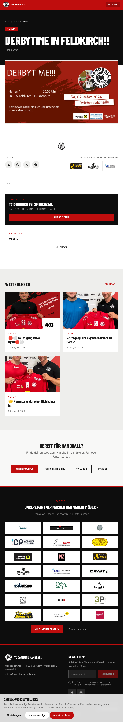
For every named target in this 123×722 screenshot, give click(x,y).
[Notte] (61, 542)
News (16, 21)
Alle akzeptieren (61, 715)
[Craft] (100, 571)
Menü (115, 4)
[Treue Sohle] (61, 586)
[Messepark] (100, 615)
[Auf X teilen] (26, 164)
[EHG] (61, 600)
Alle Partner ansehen (47, 629)
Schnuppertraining (55, 468)
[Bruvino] (23, 600)
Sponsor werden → (79, 629)
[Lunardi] (100, 586)
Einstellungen (14, 715)
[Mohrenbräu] (23, 571)
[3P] (100, 600)
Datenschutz (105, 685)
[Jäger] (100, 557)
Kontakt (102, 468)
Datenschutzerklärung (62, 707)
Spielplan (81, 468)
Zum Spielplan (61, 217)
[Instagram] (81, 692)
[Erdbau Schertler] (23, 615)
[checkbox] (69, 682)
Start (7, 21)
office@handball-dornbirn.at (20, 674)
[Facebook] (72, 692)
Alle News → (111, 283)
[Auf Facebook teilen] (35, 164)
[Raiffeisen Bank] (23, 557)
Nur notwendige (37, 715)
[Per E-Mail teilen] (8, 164)
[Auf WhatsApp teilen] (17, 164)
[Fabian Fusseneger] (61, 615)
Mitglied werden (24, 468)
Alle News (61, 247)
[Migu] (61, 528)
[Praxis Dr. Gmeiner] (100, 528)
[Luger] (100, 542)
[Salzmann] (23, 586)
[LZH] (61, 571)
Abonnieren (108, 674)
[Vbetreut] (23, 528)
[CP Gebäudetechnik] (23, 542)
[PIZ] (61, 557)
